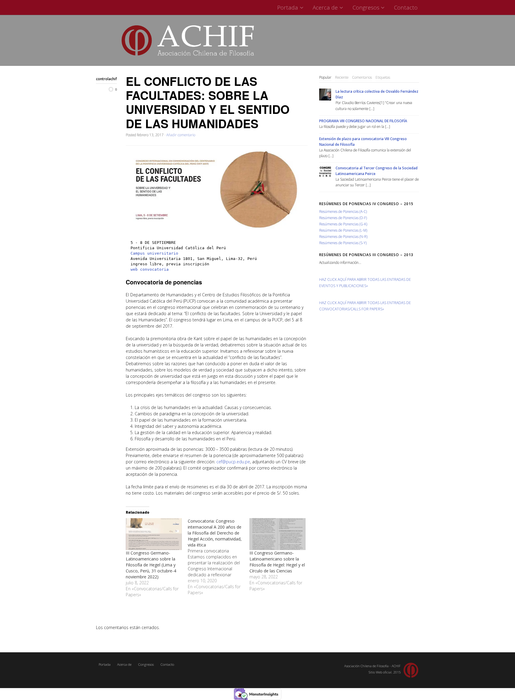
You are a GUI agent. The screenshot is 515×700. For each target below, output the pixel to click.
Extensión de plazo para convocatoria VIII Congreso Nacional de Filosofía (363, 141)
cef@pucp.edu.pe (233, 461)
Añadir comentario (180, 134)
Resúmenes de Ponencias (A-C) (343, 211)
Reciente (341, 77)
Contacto (406, 7)
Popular (325, 77)
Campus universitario (154, 253)
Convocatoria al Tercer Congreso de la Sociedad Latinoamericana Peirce (377, 170)
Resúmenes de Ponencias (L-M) (343, 230)
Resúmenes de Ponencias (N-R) (343, 236)
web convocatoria (150, 269)
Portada (287, 7)
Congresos (366, 7)
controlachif (106, 79)
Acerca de (325, 7)
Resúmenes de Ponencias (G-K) (343, 224)
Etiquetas (383, 77)
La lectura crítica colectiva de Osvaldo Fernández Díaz (377, 94)
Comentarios (362, 77)
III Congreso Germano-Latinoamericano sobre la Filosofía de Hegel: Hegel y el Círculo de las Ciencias (277, 562)
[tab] (325, 77)
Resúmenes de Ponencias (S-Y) (343, 242)
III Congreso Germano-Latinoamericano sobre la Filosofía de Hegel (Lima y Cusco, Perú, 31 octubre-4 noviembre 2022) (151, 565)
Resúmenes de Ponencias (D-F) (343, 217)
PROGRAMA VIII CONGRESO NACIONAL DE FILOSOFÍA (363, 120)
